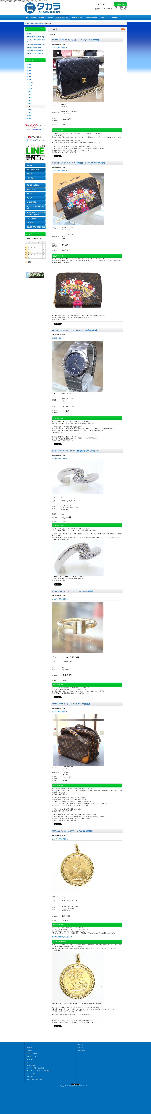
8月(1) (29, 91)
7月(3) (29, 94)
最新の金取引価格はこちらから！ (62, 937)
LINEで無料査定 (32, 202)
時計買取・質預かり (58, 338)
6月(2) (29, 97)
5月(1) (29, 100)
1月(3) (29, 113)
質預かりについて (32, 189)
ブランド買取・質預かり (59, 47)
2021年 (29, 79)
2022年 (29, 76)
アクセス (29, 198)
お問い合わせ (122, 4)
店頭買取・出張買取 (33, 185)
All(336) (29, 34)
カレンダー (81, 1047)
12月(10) (30, 82)
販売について (31, 193)
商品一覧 (29, 174)
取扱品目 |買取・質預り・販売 (36, 227)
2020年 (29, 116)
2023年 (29, 73)
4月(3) (29, 103)
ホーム (29, 1044)
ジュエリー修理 (31, 218)
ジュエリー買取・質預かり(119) (36, 40)
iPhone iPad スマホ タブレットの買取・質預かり (36, 213)
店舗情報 (29, 165)
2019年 (29, 118)
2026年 (29, 64)
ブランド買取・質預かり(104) (35, 44)
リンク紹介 (30, 223)
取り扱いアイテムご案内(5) (35, 53)
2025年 (29, 67)
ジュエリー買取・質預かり (60, 458)
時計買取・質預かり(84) (34, 47)
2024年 (29, 70)
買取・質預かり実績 (33, 169)
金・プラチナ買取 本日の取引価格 (36, 207)
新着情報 (29, 1047)
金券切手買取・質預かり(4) (35, 50)
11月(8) (30, 85)
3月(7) (29, 106)
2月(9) (29, 109)
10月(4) (30, 88)
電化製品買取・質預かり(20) (35, 37)
